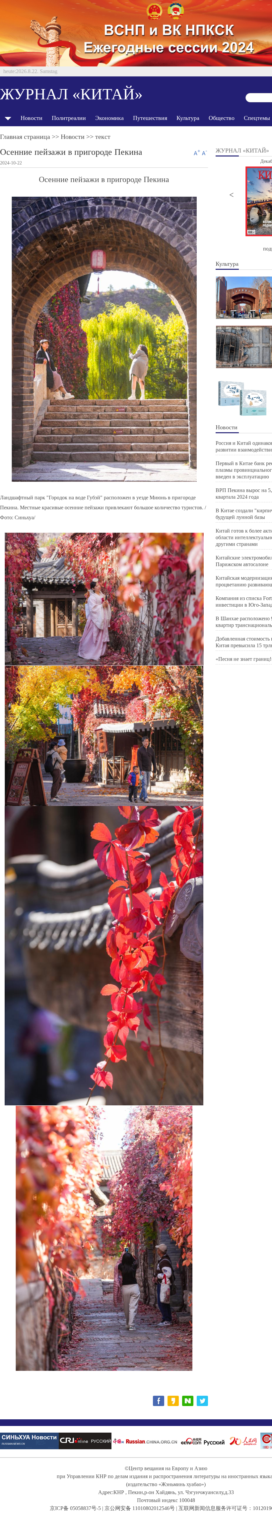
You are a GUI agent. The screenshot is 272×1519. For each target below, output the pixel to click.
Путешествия (150, 118)
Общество (222, 118)
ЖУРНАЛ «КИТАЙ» (71, 94)
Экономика (109, 118)
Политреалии (69, 118)
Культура (187, 118)
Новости (31, 118)
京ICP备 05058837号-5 (75, 1508)
